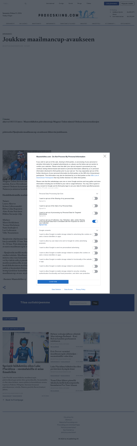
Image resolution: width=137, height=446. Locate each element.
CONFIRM (53, 282)
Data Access (68, 289)
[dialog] (68, 223)
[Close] (105, 157)
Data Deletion (56, 289)
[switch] (95, 198)
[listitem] (68, 194)
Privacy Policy (80, 289)
